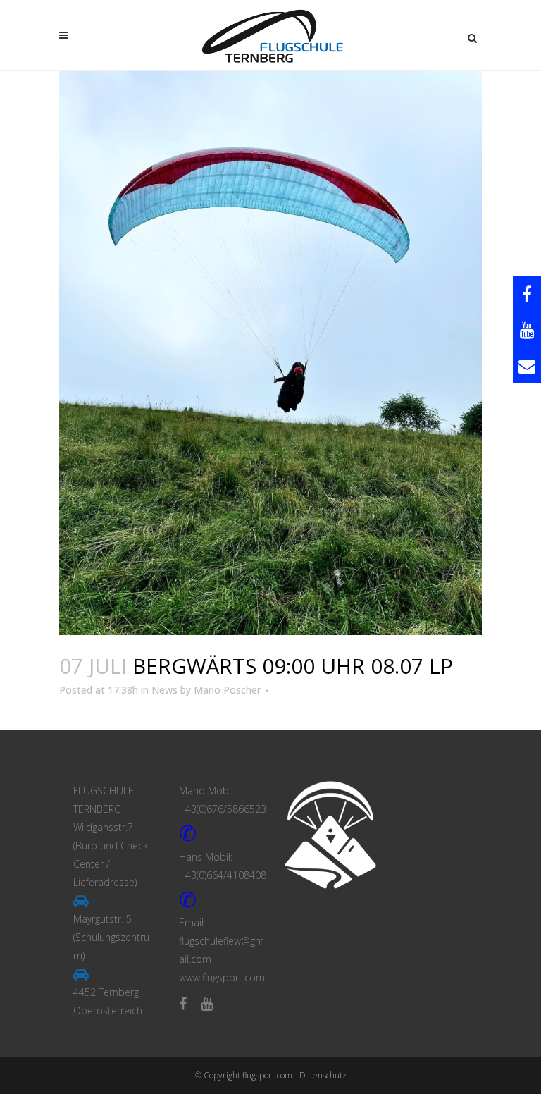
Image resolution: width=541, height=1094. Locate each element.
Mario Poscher (227, 689)
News (164, 689)
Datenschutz (323, 1075)
